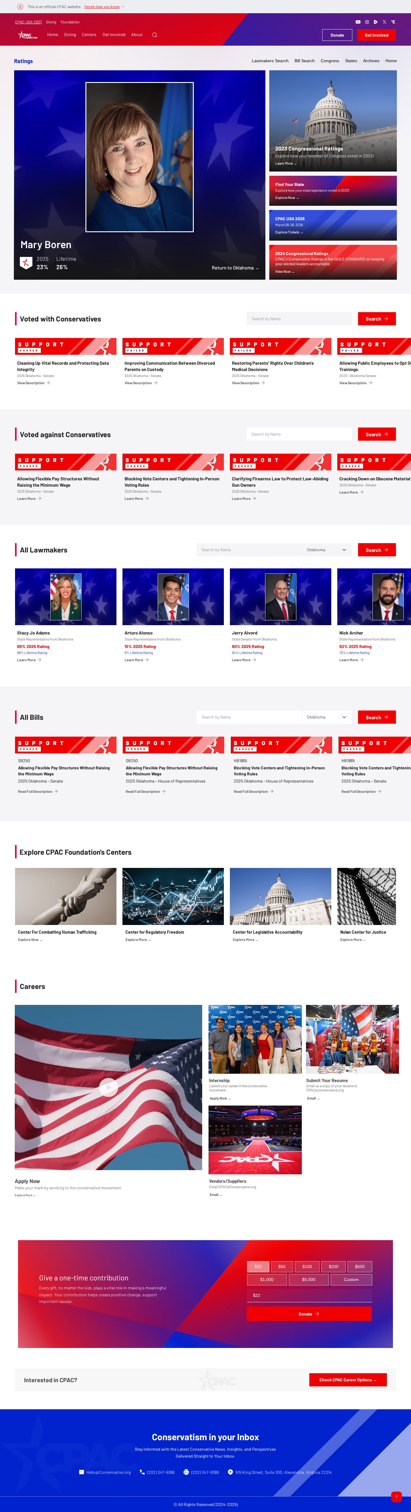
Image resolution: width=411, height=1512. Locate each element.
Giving (51, 22)
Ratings (23, 61)
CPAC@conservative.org (325, 1090)
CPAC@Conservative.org (237, 1187)
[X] (384, 22)
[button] (155, 35)
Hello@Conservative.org (108, 1472)
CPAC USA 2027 (28, 22)
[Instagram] (367, 22)
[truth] (393, 22)
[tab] (258, 1267)
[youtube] (358, 22)
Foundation (70, 22)
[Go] (396, 1497)
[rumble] (375, 22)
